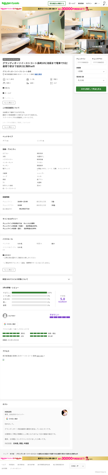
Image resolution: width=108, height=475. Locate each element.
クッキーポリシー (15, 468)
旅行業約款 (21, 464)
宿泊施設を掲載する (57, 3)
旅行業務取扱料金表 (44, 464)
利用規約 (11, 464)
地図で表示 (38, 74)
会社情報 (4, 468)
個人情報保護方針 (58, 464)
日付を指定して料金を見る (91, 89)
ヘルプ (4, 464)
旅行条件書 (31, 464)
